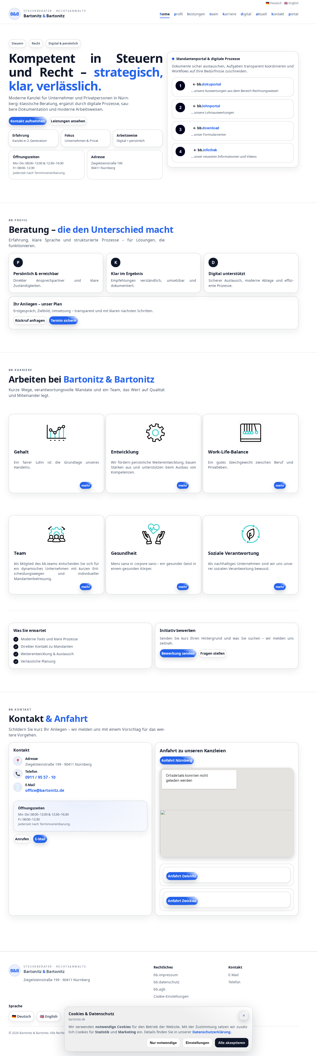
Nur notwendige (163, 1043)
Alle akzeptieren (231, 1043)
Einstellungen (197, 1043)
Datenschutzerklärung (211, 1032)
